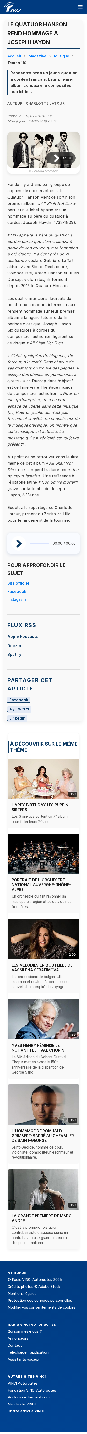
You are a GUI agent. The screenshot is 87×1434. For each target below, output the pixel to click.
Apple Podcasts (22, 636)
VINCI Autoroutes (23, 1383)
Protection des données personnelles (40, 1300)
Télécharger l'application (28, 1352)
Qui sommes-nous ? (25, 1331)
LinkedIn (17, 718)
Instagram (16, 599)
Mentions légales (22, 1293)
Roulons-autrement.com (29, 1397)
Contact (15, 1345)
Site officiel (18, 583)
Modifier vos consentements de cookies (42, 1307)
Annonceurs (18, 1338)
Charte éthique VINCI (26, 1411)
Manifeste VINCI (22, 1404)
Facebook (17, 591)
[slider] (39, 543)
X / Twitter (19, 709)
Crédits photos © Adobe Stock (34, 1286)
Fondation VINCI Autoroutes (32, 1390)
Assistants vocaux (23, 1359)
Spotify (14, 654)
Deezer (14, 645)
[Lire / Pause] (53, 158)
